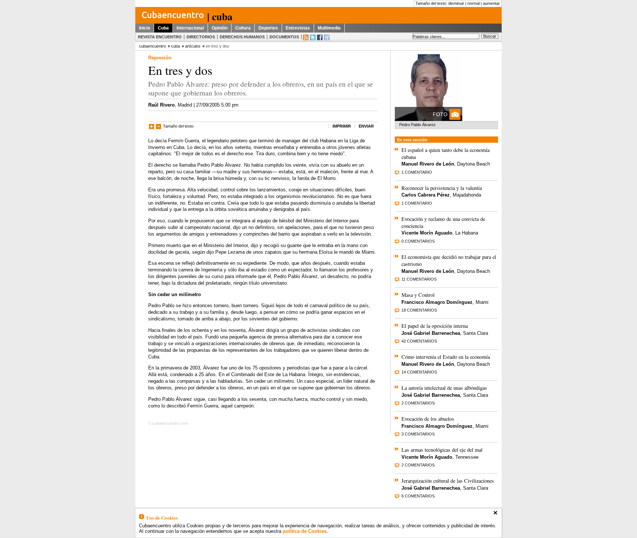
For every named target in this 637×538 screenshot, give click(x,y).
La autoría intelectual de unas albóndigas (444, 387)
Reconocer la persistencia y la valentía (441, 187)
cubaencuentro (152, 46)
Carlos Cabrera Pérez (425, 195)
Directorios (201, 37)
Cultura (243, 28)
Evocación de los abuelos (427, 418)
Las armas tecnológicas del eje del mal (442, 449)
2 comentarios (418, 403)
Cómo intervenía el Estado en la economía (445, 356)
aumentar (491, 3)
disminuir (456, 3)
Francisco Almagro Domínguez (437, 302)
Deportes (268, 28)
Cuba (163, 28)
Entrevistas (298, 28)
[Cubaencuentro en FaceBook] (319, 37)
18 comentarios (419, 310)
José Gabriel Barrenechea (430, 333)
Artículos (193, 46)
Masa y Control (418, 294)
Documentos (284, 37)
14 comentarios (419, 372)
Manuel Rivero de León (427, 164)
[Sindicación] (305, 37)
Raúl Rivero (161, 105)
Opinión (219, 28)
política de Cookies (305, 531)
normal (473, 3)
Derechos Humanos (242, 37)
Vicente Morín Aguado (426, 233)
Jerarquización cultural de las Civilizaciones (447, 480)
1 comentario (416, 172)
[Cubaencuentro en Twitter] (312, 37)
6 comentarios (418, 496)
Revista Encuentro (160, 37)
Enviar (366, 126)
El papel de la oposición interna (434, 325)
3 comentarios (418, 434)
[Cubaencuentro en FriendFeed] (326, 37)
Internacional (190, 28)
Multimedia (329, 28)
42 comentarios (419, 341)
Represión (159, 57)
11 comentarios (418, 279)
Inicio (144, 28)
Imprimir (342, 126)
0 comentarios (418, 241)
